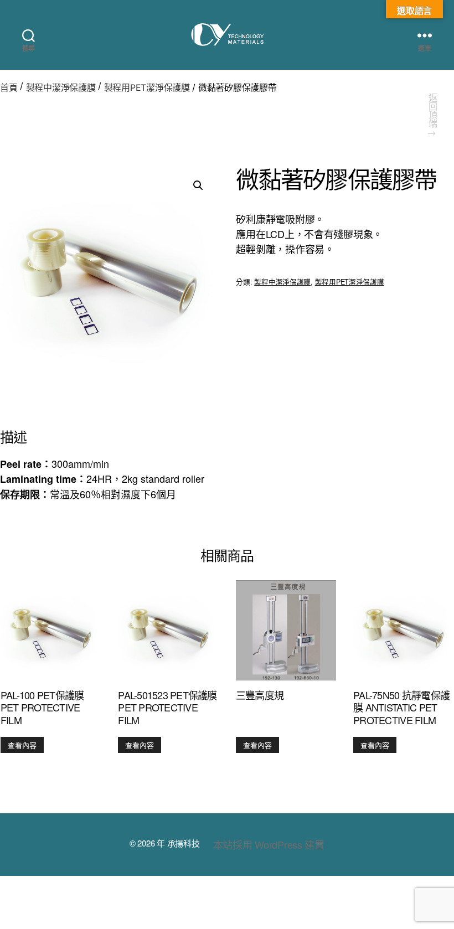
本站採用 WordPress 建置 (268, 844)
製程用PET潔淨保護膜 (147, 87)
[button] (198, 185)
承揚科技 (183, 843)
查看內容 (22, 745)
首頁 (8, 87)
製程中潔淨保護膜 (61, 87)
